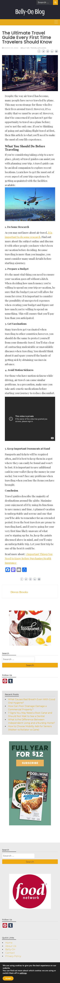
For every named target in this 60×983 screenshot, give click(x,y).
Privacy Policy (13, 956)
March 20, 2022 (11, 48)
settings (23, 973)
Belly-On (25, 48)
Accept (8, 978)
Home (8, 942)
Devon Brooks (19, 592)
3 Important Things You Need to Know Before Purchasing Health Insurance (28, 558)
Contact (10, 952)
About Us (10, 946)
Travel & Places (38, 48)
